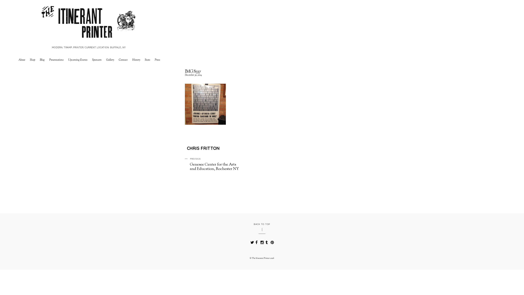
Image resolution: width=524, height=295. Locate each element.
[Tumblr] (267, 241)
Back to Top (262, 224)
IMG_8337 (193, 72)
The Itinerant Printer (261, 258)
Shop (32, 60)
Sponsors (97, 60)
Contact (123, 60)
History (136, 60)
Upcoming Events (77, 60)
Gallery (110, 60)
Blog (42, 60)
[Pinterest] (272, 241)
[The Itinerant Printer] (89, 40)
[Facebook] (256, 241)
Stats (147, 60)
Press (157, 60)
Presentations (56, 60)
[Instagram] (262, 241)
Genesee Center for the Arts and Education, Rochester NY (214, 164)
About (21, 60)
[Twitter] (251, 241)
